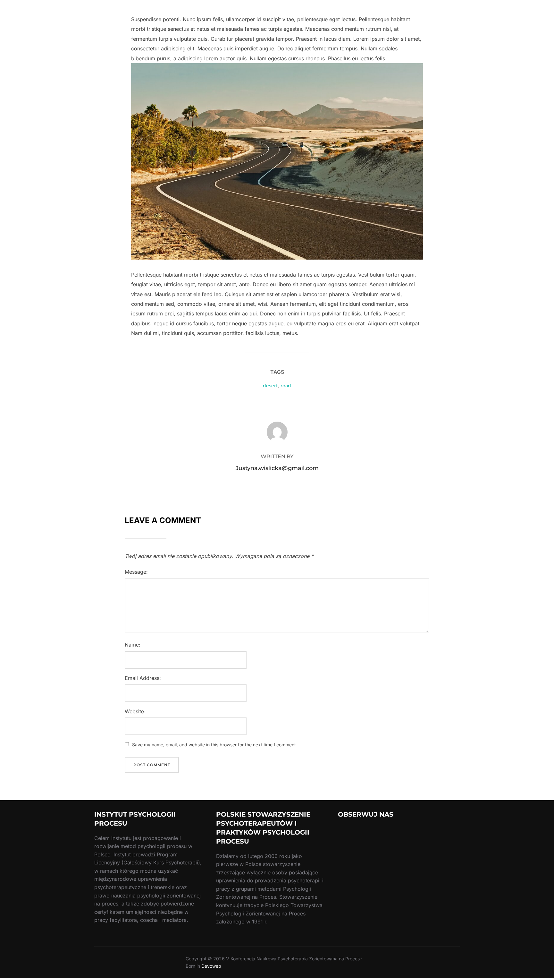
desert (270, 386)
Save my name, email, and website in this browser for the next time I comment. (214, 744)
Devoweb (211, 966)
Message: (136, 572)
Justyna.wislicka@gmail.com (277, 468)
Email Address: (143, 678)
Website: (135, 711)
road (286, 386)
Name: (132, 644)
